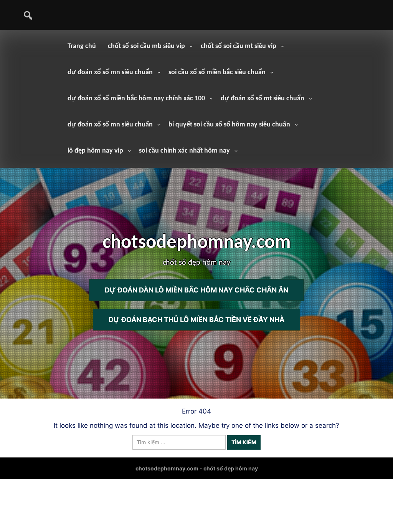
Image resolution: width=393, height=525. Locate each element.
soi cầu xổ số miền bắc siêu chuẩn (217, 72)
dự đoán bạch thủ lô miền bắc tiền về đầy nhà (196, 320)
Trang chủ (82, 46)
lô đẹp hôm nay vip (95, 151)
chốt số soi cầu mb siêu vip (146, 46)
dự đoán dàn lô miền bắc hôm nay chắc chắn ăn (196, 290)
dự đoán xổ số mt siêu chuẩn (262, 98)
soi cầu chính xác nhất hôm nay (184, 151)
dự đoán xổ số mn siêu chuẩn (110, 72)
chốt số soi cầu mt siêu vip (238, 46)
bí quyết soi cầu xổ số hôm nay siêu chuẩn (229, 124)
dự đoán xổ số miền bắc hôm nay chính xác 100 (136, 98)
